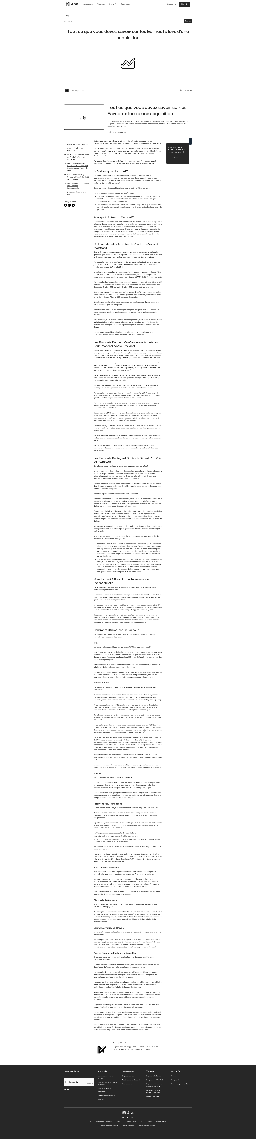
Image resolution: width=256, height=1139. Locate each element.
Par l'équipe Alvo (78, 90)
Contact (149, 1122)
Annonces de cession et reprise (106, 1077)
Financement (127, 1084)
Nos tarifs (112, 4)
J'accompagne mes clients (180, 1084)
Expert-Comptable (153, 1097)
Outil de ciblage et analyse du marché (107, 1083)
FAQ (142, 1122)
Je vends (174, 1076)
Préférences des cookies (147, 1126)
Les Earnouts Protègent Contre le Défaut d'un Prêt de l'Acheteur (78, 176)
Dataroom (101, 1099)
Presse (118, 1122)
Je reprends (175, 1080)
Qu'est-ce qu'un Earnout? (77, 144)
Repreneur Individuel (154, 1076)
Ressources (125, 4)
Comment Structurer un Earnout (77, 193)
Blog (91, 1122)
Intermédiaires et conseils (104, 1122)
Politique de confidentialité (109, 1126)
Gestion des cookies (128, 1126)
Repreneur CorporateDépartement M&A (154, 1085)
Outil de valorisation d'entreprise (105, 1090)
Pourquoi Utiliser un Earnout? (75, 149)
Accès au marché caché (131, 1080)
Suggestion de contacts (106, 1095)
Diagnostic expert (128, 1076)
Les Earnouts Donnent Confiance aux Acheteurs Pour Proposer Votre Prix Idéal (77, 167)
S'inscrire (184, 4)
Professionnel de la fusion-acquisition (153, 1091)
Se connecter (171, 4)
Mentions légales (161, 1122)
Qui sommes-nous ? (130, 1122)
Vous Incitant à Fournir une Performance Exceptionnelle (78, 185)
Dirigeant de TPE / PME (154, 1080)
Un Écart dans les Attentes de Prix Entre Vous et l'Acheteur (78, 156)
